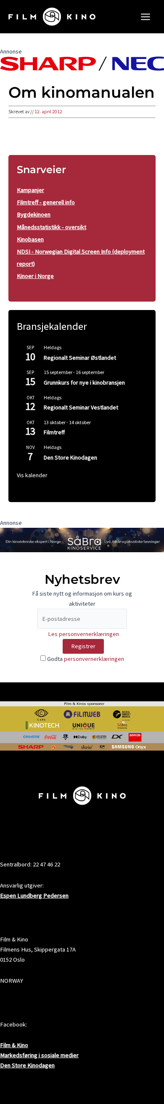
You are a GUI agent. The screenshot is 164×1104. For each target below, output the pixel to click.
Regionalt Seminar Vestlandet (81, 407)
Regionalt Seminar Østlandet (80, 357)
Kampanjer (30, 190)
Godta (85, 659)
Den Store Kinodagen (70, 457)
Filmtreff (54, 432)
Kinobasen (30, 239)
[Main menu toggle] (145, 17)
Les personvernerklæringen (83, 634)
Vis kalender (32, 475)
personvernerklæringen (94, 659)
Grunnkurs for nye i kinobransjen (84, 382)
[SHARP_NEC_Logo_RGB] (82, 63)
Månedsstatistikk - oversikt (51, 227)
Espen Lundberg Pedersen (34, 895)
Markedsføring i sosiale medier (39, 1055)
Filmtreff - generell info (46, 202)
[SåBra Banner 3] (82, 539)
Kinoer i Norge (35, 276)
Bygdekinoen (33, 214)
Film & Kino (14, 1045)
